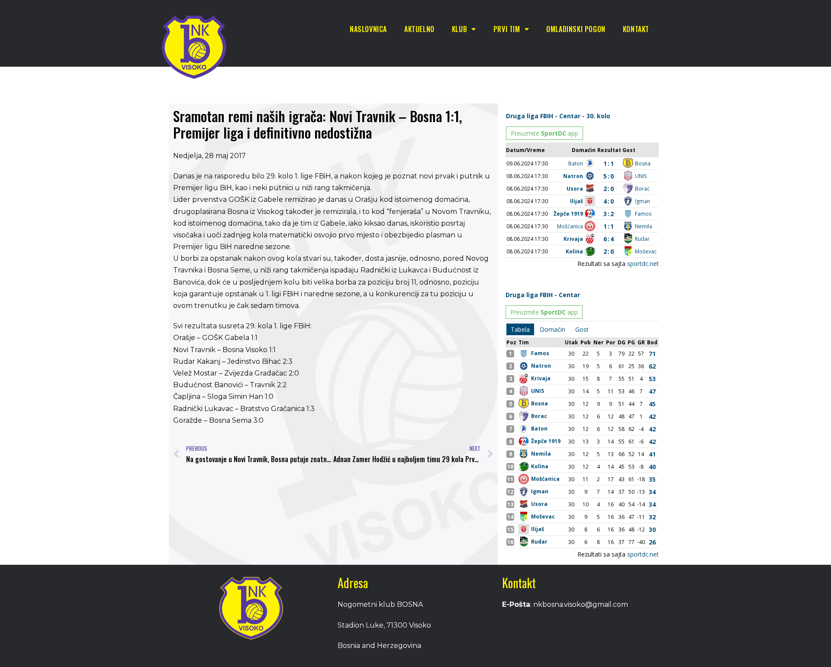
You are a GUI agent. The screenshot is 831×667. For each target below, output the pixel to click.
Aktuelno (419, 29)
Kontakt (636, 29)
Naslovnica (368, 29)
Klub (459, 29)
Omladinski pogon (576, 29)
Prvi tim (506, 29)
